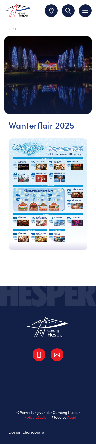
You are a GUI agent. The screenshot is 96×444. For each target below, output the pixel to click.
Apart (71, 417)
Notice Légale (35, 417)
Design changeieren (28, 432)
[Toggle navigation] (85, 10)
